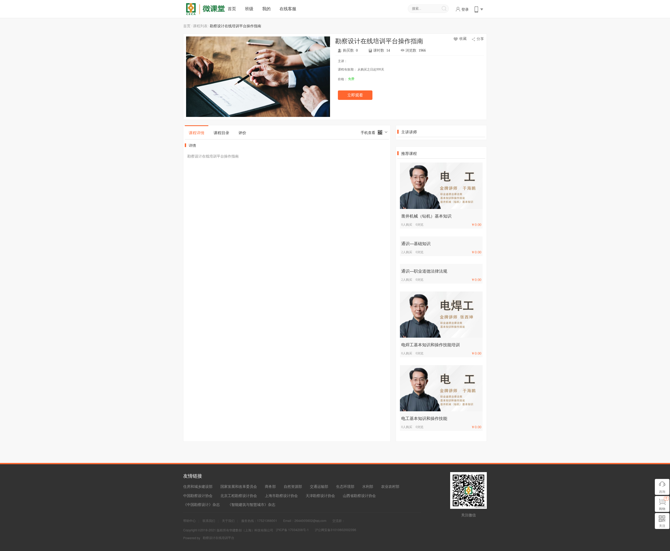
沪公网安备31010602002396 (335, 529)
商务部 (270, 486)
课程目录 (221, 132)
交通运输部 (319, 486)
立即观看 (355, 95)
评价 (242, 132)
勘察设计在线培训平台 (218, 537)
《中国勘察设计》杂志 (201, 504)
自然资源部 (293, 486)
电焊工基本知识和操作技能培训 (430, 345)
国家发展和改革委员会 (238, 486)
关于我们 (228, 520)
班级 (249, 9)
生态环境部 (345, 486)
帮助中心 (189, 520)
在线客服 (288, 9)
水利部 (367, 486)
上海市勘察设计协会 (281, 495)
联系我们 (209, 520)
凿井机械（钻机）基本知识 (426, 216)
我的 (266, 9)
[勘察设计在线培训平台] (206, 8)
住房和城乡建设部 (198, 486)
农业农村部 (390, 486)
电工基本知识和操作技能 (424, 418)
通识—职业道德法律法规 (424, 271)
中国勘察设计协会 (198, 495)
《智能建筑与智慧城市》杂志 (251, 504)
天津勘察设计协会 (320, 495)
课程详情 (196, 132)
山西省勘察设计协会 (359, 495)
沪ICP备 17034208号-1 (292, 529)
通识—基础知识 (416, 243)
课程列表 (200, 25)
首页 (232, 9)
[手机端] (478, 8)
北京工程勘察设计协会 (238, 495)
